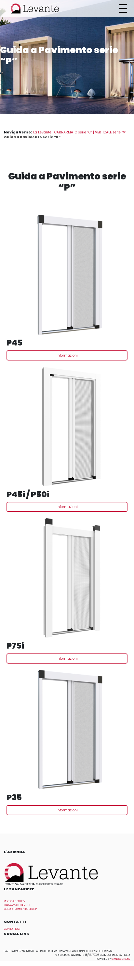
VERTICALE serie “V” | (111, 132)
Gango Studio (121, 959)
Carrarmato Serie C (17, 905)
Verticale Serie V (14, 901)
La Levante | (43, 132)
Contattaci (12, 929)
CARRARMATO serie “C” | (74, 132)
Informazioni (67, 355)
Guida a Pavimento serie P (20, 909)
